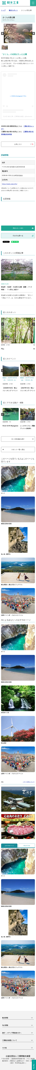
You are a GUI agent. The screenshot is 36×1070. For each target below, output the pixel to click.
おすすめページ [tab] (9, 845)
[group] (11, 378)
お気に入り (22, 144)
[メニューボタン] (33, 3)
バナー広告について (29, 782)
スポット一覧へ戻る (18, 449)
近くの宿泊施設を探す (18, 439)
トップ (3, 10)
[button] (33, 33)
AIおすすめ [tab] (27, 845)
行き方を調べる (18, 236)
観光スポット (13, 10)
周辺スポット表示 (18, 228)
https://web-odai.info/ (9, 184)
